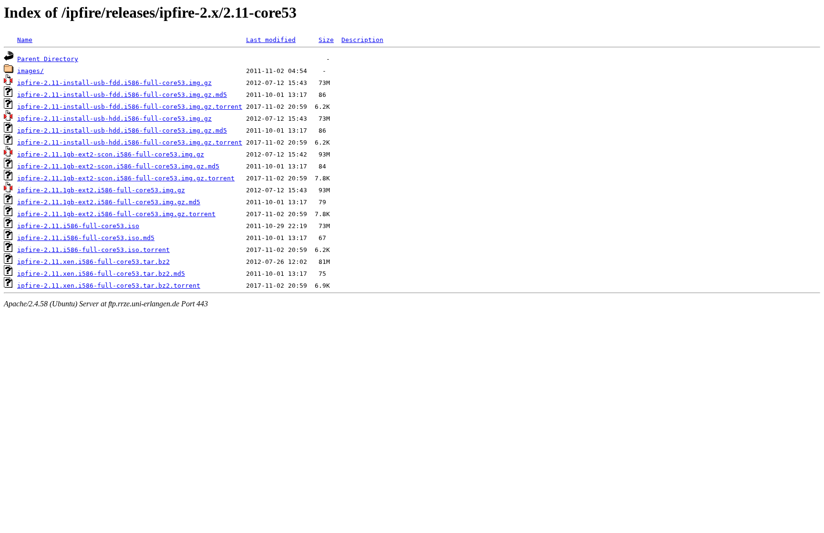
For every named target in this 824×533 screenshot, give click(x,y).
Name (24, 39)
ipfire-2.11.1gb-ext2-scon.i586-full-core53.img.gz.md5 (118, 166)
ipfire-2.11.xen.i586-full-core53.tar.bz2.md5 (101, 273)
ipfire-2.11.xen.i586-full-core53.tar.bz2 (93, 261)
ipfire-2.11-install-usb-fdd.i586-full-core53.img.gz (114, 82)
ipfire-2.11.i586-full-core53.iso (78, 226)
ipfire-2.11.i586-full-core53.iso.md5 (85, 237)
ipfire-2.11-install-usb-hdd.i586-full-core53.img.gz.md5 (122, 130)
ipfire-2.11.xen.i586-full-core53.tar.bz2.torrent (108, 285)
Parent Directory (47, 59)
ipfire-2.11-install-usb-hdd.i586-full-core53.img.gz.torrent (129, 142)
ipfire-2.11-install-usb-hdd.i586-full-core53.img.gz (114, 118)
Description (362, 39)
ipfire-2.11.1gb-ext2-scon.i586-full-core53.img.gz (110, 154)
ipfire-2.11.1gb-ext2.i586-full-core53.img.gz (101, 190)
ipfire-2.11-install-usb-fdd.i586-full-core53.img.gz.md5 (122, 94)
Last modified (271, 39)
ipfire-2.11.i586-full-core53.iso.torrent (93, 249)
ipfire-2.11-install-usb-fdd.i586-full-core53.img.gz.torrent (129, 106)
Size (326, 39)
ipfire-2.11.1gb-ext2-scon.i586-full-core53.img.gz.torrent (126, 178)
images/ (30, 70)
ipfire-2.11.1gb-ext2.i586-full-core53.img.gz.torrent (116, 214)
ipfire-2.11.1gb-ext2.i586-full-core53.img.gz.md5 (108, 202)
